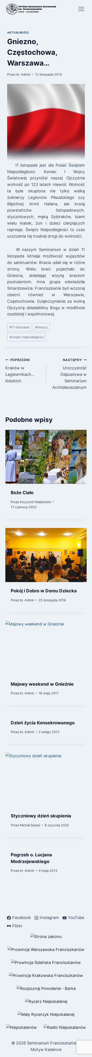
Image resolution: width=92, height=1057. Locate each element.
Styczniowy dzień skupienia (41, 816)
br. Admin (23, 74)
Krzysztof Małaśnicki (35, 502)
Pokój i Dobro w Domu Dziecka (44, 590)
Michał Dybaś (30, 825)
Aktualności (18, 32)
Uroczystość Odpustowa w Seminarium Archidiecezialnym (69, 374)
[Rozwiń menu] (81, 9)
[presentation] (46, 457)
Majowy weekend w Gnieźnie (42, 684)
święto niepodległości (26, 337)
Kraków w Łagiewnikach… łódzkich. (20, 370)
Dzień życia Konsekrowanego (43, 722)
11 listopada (19, 327)
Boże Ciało (22, 492)
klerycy (41, 327)
